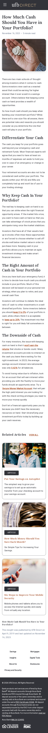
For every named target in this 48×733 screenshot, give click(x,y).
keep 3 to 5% (19, 312)
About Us (13, 664)
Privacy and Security (13, 670)
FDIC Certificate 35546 (25, 702)
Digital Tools (35, 658)
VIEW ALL (33, 435)
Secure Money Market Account (17, 388)
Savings (13, 652)
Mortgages (35, 652)
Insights (13, 658)
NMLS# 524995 (17, 720)
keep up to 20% (12, 319)
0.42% (14, 367)
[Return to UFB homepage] (27, 5)
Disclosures (35, 664)
